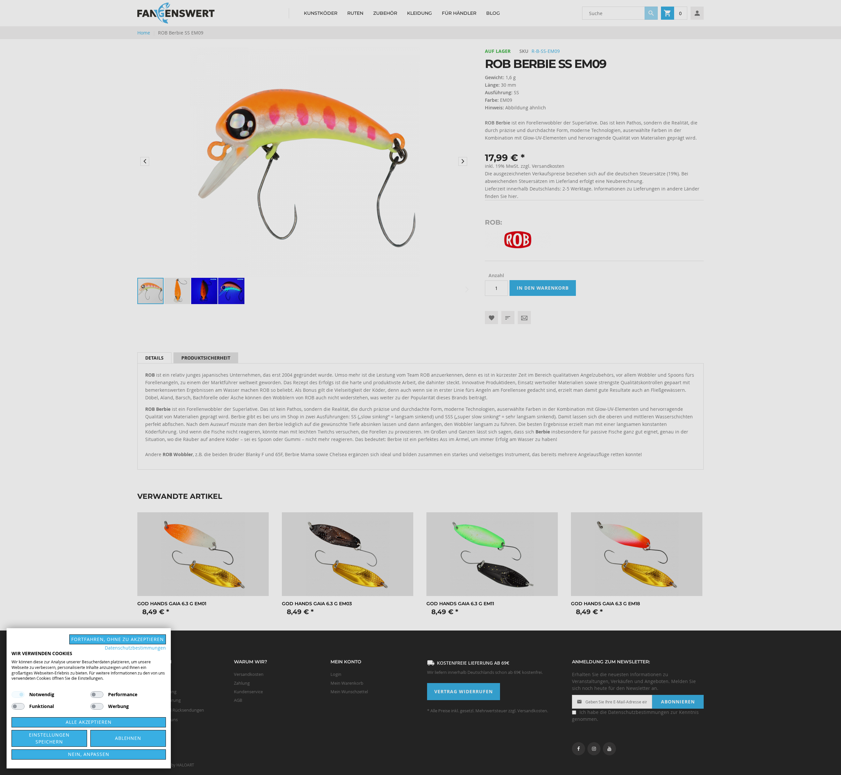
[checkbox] (96, 694)
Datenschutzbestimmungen (135, 648)
